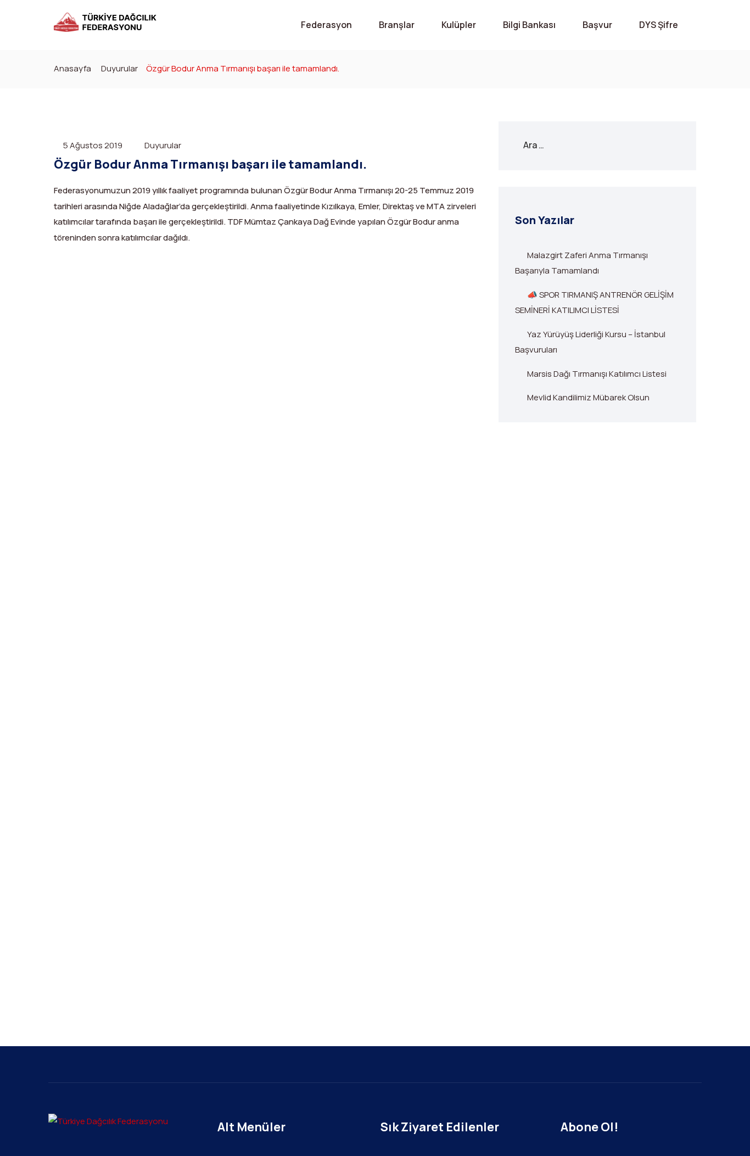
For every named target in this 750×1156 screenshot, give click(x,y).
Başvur (597, 25)
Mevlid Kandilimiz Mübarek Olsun (588, 397)
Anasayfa (72, 68)
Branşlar (397, 25)
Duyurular (119, 68)
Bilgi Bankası (529, 25)
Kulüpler (458, 25)
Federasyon (326, 25)
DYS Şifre (658, 25)
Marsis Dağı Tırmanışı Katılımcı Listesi (597, 373)
